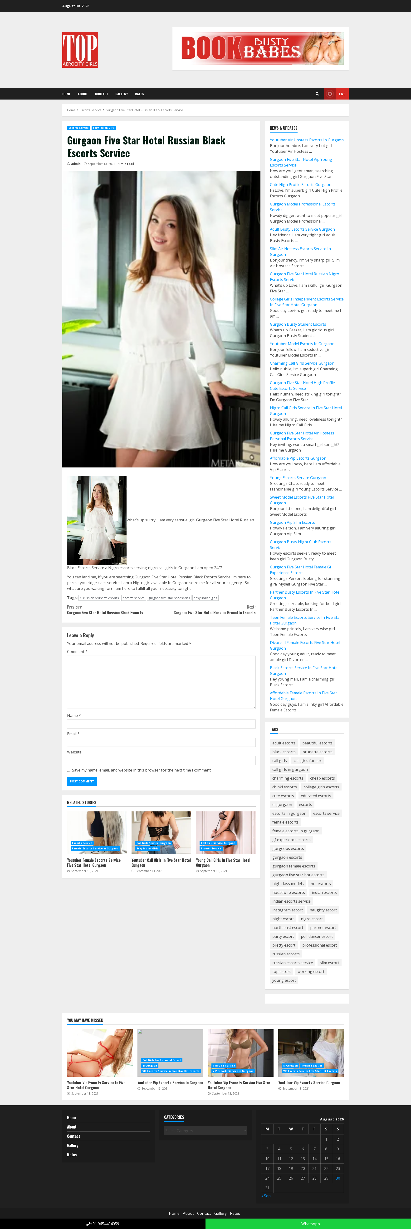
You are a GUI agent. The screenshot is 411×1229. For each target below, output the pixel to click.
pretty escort (283, 945)
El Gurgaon (149, 1065)
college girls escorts (321, 787)
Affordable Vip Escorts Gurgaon (298, 458)
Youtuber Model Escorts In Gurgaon (302, 343)
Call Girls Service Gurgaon (154, 843)
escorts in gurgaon (289, 813)
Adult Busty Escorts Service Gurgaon (302, 229)
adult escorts (283, 743)
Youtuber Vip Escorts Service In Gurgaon (170, 1053)
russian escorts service (292, 962)
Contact (101, 93)
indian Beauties (312, 1065)
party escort (283, 936)
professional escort (319, 945)
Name (74, 715)
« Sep (266, 1195)
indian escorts (324, 892)
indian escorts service (291, 901)
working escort (311, 971)
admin (75, 164)
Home (66, 93)
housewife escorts (288, 892)
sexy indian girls (205, 598)
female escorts (285, 822)
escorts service (134, 598)
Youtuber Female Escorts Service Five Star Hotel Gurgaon (97, 832)
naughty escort (323, 910)
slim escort (329, 962)
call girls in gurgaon (290, 769)
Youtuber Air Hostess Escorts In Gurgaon (307, 140)
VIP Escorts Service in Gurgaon (233, 1071)
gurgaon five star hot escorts (169, 598)
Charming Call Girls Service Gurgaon (302, 363)
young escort (284, 980)
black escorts (284, 751)
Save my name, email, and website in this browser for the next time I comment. (141, 770)
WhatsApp (310, 1223)
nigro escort (312, 918)
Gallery (121, 93)
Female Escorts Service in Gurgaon (95, 848)
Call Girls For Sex (224, 1065)
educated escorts (316, 795)
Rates (139, 93)
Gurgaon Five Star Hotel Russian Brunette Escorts (214, 609)
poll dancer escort (317, 936)
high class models (288, 883)
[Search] (317, 93)
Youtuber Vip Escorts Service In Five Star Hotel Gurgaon (100, 1053)
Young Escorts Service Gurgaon (298, 477)
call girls (279, 760)
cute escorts (283, 795)
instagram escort (287, 910)
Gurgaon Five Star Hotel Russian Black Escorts (105, 609)
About (83, 93)
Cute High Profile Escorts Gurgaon (300, 184)
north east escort (287, 927)
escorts (305, 804)
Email (73, 733)
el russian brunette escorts (99, 598)
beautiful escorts (317, 743)
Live (342, 93)
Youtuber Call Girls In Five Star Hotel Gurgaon (161, 832)
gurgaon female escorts (293, 866)
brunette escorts (318, 751)
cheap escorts (322, 778)
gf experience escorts (291, 839)
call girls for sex (308, 760)
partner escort (323, 927)
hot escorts (321, 883)
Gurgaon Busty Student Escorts (298, 324)
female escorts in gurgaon (295, 831)
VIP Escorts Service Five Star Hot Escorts (310, 1071)
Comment (77, 651)
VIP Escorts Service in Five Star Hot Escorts (170, 1071)
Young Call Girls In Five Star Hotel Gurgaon (226, 832)
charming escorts (287, 778)
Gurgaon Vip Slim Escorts (292, 522)
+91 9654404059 (104, 1223)
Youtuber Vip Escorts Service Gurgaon (311, 1053)
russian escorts (286, 954)
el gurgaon (282, 804)
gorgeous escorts (288, 848)
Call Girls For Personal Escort (161, 1060)
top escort (281, 971)
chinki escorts (284, 787)
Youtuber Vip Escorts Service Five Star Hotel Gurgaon (241, 1053)
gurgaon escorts (287, 857)
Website (74, 752)
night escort (283, 918)
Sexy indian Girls (104, 127)
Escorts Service (78, 127)
